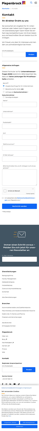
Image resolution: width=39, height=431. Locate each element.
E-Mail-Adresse (8, 155)
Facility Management (9, 279)
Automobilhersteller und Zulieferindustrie (16, 307)
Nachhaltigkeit (7, 342)
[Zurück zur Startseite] (15, 3)
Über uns (5, 336)
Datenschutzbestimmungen (12, 388)
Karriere (5, 346)
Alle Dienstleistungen (9, 297)
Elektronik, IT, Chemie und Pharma (13, 314)
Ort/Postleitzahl (7, 51)
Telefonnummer (8, 144)
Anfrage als (15, 93)
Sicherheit (5, 292)
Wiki (3, 352)
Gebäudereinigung (8, 282)
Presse (4, 349)
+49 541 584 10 (7, 379)
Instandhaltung (7, 285)
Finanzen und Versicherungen (12, 317)
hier (9, 416)
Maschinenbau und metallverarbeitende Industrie (18, 311)
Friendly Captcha (30, 193)
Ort (4, 133)
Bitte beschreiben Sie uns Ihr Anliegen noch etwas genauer (19, 167)
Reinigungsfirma (7, 275)
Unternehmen (8, 111)
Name (5, 100)
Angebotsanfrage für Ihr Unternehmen (19, 86)
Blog (3, 339)
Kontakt (5, 358)
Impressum (27, 388)
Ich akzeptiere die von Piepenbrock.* (20, 199)
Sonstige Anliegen (11, 97)
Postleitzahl (7, 122)
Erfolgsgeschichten (8, 326)
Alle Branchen (6, 323)
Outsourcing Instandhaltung (11, 288)
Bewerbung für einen (14, 89)
